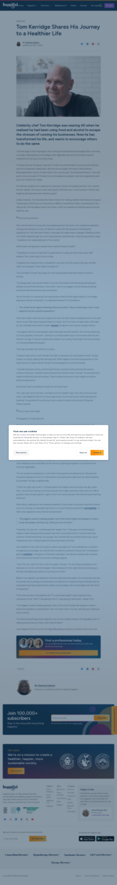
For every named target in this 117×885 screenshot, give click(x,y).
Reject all (83, 453)
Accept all (97, 453)
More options (21, 453)
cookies (23, 435)
